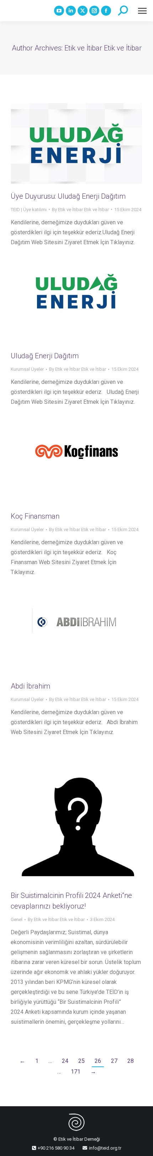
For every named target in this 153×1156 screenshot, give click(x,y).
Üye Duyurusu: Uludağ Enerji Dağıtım (68, 196)
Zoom (67, 304)
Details (86, 304)
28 (130, 1061)
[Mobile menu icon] (142, 11)
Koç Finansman (35, 516)
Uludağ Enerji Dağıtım (45, 356)
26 (98, 1061)
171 (75, 1071)
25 (81, 1061)
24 (65, 1061)
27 (114, 1061)
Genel (16, 919)
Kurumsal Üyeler (27, 369)
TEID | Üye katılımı (29, 209)
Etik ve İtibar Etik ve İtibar (103, 48)
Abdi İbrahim (30, 686)
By (80, 209)
